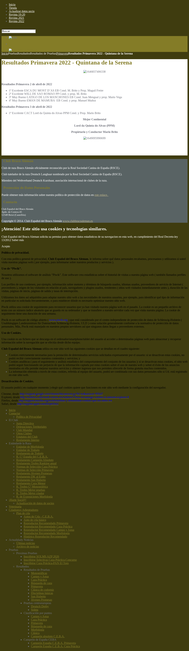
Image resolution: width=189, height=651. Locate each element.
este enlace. (101, 194)
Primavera (62, 53)
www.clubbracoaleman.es (78, 221)
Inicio (4, 53)
